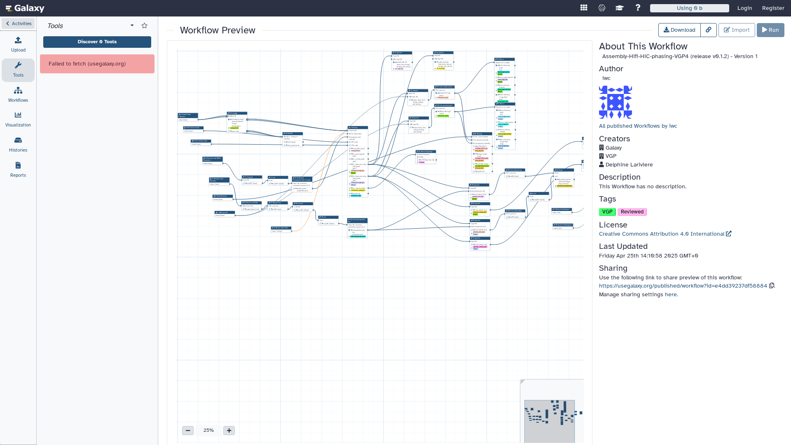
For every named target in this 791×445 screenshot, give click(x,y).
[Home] (25, 8)
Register (773, 8)
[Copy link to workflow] (708, 30)
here (671, 294)
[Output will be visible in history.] (231, 120)
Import (740, 29)
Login (744, 8)
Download (682, 29)
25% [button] (209, 430)
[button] (18, 23)
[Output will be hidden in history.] (231, 131)
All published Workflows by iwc (638, 125)
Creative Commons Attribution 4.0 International (662, 233)
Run (773, 29)
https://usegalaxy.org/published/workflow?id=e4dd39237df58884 (683, 285)
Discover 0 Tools (97, 41)
